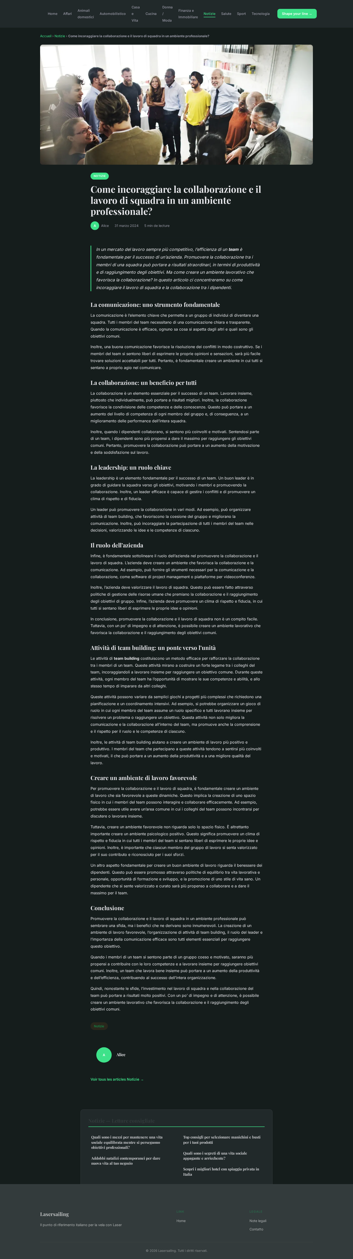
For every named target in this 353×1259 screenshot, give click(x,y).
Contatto (256, 1229)
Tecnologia (261, 14)
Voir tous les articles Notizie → (117, 1079)
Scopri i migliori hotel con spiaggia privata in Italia (221, 1171)
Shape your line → (297, 14)
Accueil (45, 36)
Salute (226, 14)
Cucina (151, 14)
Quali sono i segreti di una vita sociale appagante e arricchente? (215, 1156)
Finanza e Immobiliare (188, 13)
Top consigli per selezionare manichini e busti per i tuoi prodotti (222, 1139)
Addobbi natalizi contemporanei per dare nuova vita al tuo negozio (125, 1161)
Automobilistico (113, 14)
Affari (67, 14)
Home (52, 14)
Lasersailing (54, 1214)
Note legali (258, 1221)
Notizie (209, 14)
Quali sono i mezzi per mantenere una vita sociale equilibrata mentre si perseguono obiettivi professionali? (127, 1142)
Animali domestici (86, 13)
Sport (241, 14)
